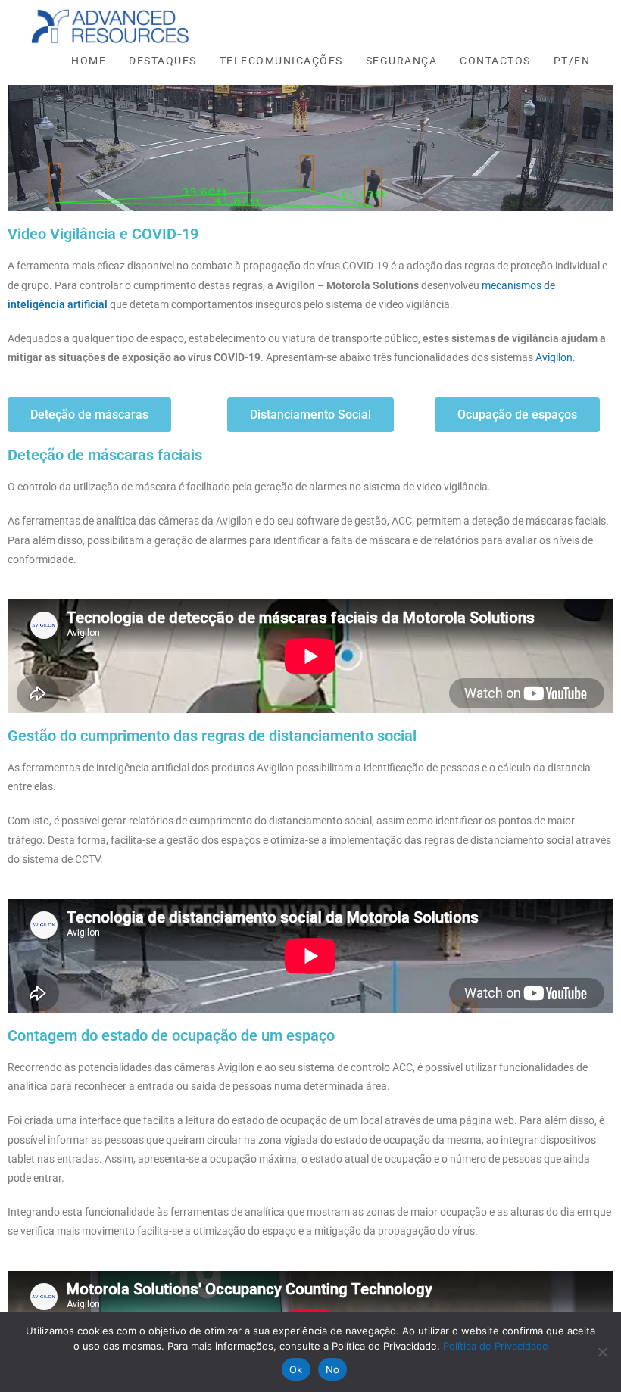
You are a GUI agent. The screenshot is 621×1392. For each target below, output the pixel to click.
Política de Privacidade (495, 1346)
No (333, 1369)
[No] (602, 1351)
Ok (296, 1369)
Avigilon (554, 357)
